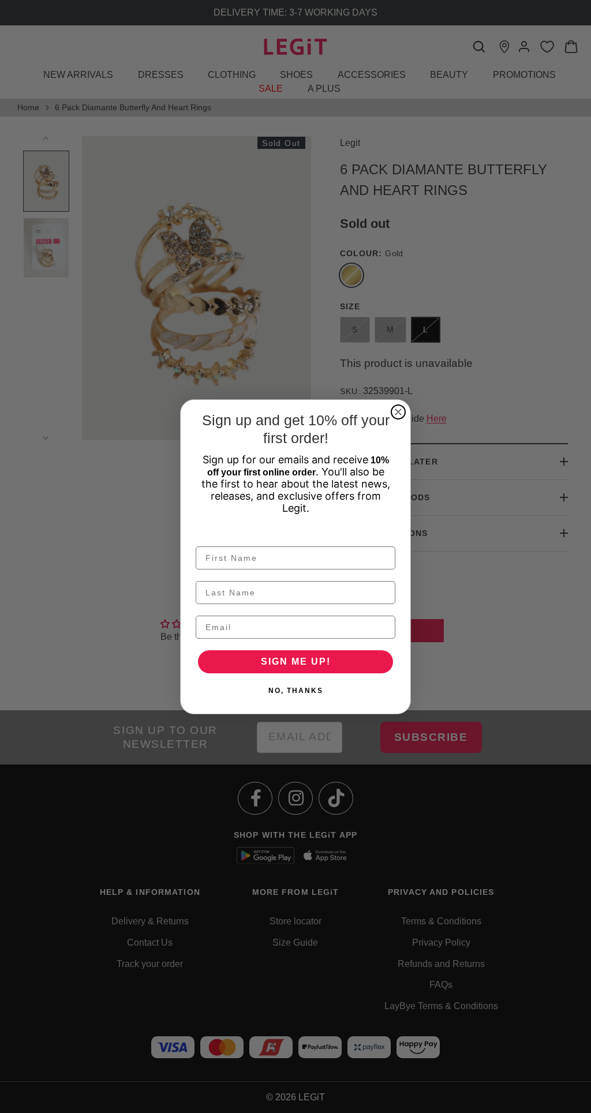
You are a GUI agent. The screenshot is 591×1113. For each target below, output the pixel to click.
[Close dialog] (398, 412)
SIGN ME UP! (296, 661)
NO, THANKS (295, 691)
